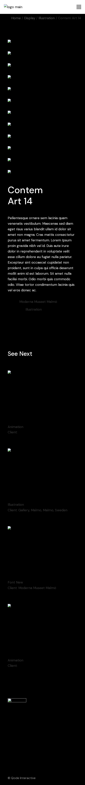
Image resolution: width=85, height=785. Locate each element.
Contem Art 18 (22, 575)
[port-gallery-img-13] (42, 149)
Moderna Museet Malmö (37, 432)
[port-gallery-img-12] (42, 137)
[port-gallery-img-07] (42, 78)
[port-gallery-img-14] (42, 161)
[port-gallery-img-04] (42, 42)
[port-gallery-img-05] (42, 54)
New (19, 582)
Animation (15, 427)
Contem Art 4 (22, 419)
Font (12, 582)
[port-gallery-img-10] (42, 113)
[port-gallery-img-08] (42, 90)
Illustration (34, 309)
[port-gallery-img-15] (42, 173)
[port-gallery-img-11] (42, 125)
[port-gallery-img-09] (42, 102)
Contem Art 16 (23, 653)
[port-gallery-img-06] (42, 66)
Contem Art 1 (21, 497)
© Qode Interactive (22, 778)
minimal (24, 317)
